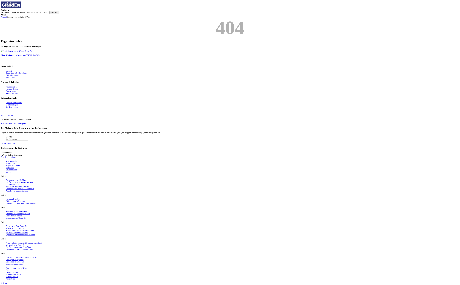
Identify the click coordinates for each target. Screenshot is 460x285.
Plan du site (10, 77)
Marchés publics (12, 277)
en (6, 283)
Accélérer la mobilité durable (17, 233)
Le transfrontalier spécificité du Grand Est (21, 257)
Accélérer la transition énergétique (19, 247)
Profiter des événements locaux (17, 187)
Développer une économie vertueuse (19, 249)
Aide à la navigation (13, 75)
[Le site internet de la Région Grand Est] (22, 8)
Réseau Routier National (15, 228)
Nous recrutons (11, 87)
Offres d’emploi (12, 272)
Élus (7, 270)
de (3, 283)
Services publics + (13, 107)
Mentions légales (12, 105)
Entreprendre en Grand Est (16, 218)
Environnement (11, 170)
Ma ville (9, 137)
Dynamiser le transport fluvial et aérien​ (20, 235)
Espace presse (11, 91)
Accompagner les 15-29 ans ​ (16, 180)
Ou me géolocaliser (8, 143)
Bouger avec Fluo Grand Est (16, 226)
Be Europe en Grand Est (15, 262)
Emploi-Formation (13, 165)
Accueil (4, 17)
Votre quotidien (11, 161)
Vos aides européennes (14, 264)
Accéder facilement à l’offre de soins (19, 182)
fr (1, 283)
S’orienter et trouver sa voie (16, 211)
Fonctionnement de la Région (17, 268)
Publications (10, 279)
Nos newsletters (12, 89)
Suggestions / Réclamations (16, 73)
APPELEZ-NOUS (8, 115)
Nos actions (10, 163)
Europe (8, 172)
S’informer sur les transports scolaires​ (20, 230)
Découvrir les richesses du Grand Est (20, 189)
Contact (9, 71)
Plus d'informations (8, 157)
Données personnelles (14, 103)
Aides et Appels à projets (15, 201)
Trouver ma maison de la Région (13, 123)
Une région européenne (14, 260)
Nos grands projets (13, 199)
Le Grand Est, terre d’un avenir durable (20, 203)
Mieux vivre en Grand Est (15, 245)
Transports (10, 168)
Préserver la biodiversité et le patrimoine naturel (24, 243)
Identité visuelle (12, 93)
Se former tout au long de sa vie (18, 214)
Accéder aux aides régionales (17, 191)
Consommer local (13, 184)
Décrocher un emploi (14, 216)
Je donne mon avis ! (13, 274)
